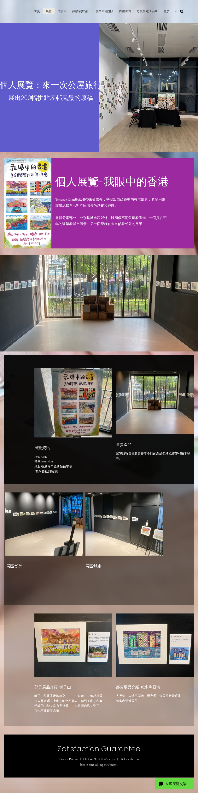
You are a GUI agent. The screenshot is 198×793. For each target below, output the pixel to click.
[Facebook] (176, 11)
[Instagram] (182, 11)
